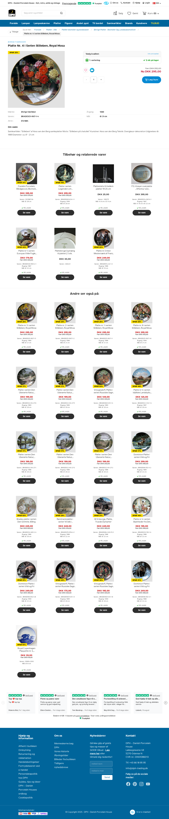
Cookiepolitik (25, 798)
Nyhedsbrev (98, 735)
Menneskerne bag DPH (63, 746)
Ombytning (24, 750)
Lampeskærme (42, 23)
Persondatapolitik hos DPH (27, 776)
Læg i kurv (153, 80)
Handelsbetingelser (28, 762)
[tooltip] (26, 188)
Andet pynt (82, 23)
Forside (14, 23)
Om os (58, 735)
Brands (129, 23)
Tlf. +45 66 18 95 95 (136, 763)
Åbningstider (61, 755)
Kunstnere (141, 23)
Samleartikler (114, 23)
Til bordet (97, 23)
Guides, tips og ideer (29, 782)
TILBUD (155, 23)
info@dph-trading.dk (137, 768)
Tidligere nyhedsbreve (61, 765)
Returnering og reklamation (26, 756)
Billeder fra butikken (65, 759)
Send (107, 777)
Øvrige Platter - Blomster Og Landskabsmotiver (115, 30)
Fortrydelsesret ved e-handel (29, 768)
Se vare (26, 213)
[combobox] (43, 13)
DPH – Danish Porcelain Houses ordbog (27, 790)
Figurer (69, 23)
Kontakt (131, 735)
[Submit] (61, 13)
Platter (57, 23)
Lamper (26, 23)
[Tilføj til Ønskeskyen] (92, 70)
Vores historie (61, 751)
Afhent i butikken (27, 746)
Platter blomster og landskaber (75, 30)
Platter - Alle (51, 30)
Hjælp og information (25, 737)
